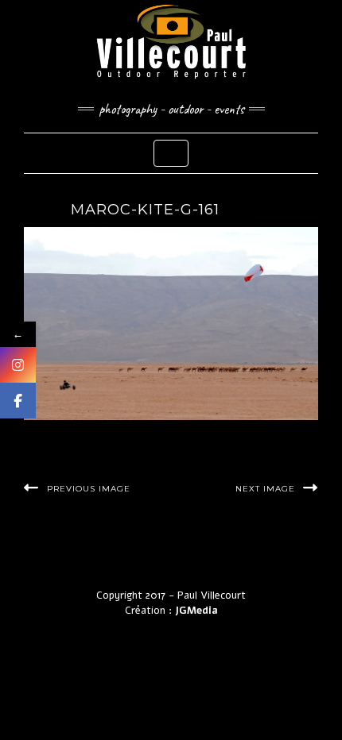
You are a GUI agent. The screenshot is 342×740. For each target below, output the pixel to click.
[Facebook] (18, 400)
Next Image (265, 489)
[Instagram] (18, 365)
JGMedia (196, 610)
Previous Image (88, 489)
